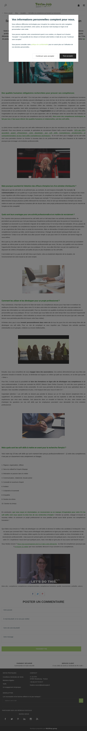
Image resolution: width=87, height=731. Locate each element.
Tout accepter (68, 56)
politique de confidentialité (39, 44)
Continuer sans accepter (45, 56)
